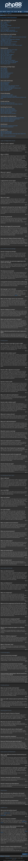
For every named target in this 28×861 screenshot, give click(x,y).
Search (2, 13)
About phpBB (3, 815)
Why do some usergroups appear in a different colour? (11, 88)
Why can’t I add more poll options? (7, 54)
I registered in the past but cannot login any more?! (10, 27)
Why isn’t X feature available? (6, 132)
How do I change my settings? (6, 35)
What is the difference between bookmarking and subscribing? (12, 117)
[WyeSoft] (14, 5)
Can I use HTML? (4, 69)
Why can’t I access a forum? (6, 56)
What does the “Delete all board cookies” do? (9, 31)
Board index (7, 856)
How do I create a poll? (5, 53)
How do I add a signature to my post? (8, 52)
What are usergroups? (5, 84)
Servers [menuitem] (8, 11)
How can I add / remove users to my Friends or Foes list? (11, 104)
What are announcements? (6, 74)
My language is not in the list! (6, 40)
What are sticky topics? (5, 75)
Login (6, 13)
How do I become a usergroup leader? (8, 86)
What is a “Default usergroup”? (6, 89)
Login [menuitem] (25, 12)
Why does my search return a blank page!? (9, 110)
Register (10, 13)
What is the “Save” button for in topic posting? (9, 61)
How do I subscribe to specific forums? (8, 120)
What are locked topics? (5, 76)
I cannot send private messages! (7, 94)
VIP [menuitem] (12, 11)
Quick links (1, 12)
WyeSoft (4, 11)
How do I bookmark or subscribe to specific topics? (10, 118)
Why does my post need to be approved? (8, 62)
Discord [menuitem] (15, 11)
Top (26, 152)
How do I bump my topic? (5, 63)
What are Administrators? (5, 82)
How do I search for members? (6, 112)
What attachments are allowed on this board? (9, 125)
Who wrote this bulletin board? (6, 131)
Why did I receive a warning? (6, 59)
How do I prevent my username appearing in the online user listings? (13, 36)
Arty (15, 859)
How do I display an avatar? (6, 42)
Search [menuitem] (27, 15)
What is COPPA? (4, 23)
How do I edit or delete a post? (6, 50)
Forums (19, 12)
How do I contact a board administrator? (8, 136)
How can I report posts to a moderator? (8, 60)
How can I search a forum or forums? (8, 108)
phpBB (16, 295)
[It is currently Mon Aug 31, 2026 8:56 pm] (25, 15)
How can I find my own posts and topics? (8, 113)
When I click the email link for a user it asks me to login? (11, 45)
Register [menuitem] (27, 12)
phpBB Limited (7, 812)
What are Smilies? (4, 70)
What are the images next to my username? (9, 41)
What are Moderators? (5, 83)
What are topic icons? (5, 77)
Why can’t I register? (4, 24)
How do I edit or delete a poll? (6, 55)
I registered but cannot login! (6, 25)
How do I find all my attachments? (7, 126)
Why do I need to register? (6, 21)
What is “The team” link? (5, 90)
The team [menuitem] (23, 856)
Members (21, 12)
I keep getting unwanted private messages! (9, 96)
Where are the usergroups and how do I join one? (10, 85)
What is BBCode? (4, 68)
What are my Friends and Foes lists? (8, 102)
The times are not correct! (5, 38)
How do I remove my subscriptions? (7, 121)
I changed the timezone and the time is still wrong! (10, 39)
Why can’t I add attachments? (6, 57)
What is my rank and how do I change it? (8, 44)
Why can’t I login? (4, 26)
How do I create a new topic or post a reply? (9, 49)
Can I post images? (4, 71)
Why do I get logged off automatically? (8, 30)
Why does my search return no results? (8, 109)
